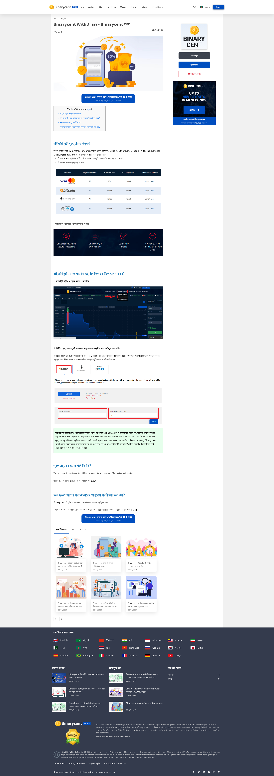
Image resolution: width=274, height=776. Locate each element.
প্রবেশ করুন (111, 7)
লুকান (89, 109)
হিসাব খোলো (194, 64)
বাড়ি (82, 7)
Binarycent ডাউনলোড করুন (115, 763)
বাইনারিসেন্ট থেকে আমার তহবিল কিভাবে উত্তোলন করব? (80, 118)
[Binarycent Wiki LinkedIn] (207, 772)
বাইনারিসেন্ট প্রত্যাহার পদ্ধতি (70, 113)
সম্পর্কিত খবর (61, 529)
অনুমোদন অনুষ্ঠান (94, 763)
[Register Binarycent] (194, 99)
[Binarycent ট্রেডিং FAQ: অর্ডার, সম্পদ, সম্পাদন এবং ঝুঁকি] (141, 547)
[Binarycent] (194, 48)
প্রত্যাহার (133, 7)
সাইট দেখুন (194, 55)
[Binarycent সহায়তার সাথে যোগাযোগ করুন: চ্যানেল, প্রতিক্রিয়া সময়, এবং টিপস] (71, 547)
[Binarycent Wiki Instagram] (212, 772)
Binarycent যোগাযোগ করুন (105, 772)
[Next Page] (62, 619)
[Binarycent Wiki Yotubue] (202, 772)
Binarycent (60, 763)
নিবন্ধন (123, 7)
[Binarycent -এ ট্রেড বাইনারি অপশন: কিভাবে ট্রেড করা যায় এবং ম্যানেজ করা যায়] (106, 588)
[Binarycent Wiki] (73, 726)
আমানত (144, 7)
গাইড (100, 7)
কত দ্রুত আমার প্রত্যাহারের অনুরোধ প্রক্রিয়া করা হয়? (80, 127)
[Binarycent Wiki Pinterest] (217, 772)
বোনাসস (91, 7)
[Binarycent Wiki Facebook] (192, 772)
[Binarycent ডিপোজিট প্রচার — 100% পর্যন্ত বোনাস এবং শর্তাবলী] (59, 677)
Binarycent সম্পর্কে (77, 763)
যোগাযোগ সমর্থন (158, 7)
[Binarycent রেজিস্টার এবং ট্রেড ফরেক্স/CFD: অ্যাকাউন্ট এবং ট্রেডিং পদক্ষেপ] (116, 692)
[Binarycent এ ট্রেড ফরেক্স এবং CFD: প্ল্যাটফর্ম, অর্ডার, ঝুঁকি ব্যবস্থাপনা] (141, 588)
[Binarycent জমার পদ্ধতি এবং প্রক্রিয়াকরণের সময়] (106, 547)
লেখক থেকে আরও (79, 529)
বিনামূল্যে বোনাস (195, 74)
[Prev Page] (56, 619)
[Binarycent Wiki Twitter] (197, 772)
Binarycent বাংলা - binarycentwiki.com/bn (73, 772)
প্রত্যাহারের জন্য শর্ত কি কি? (70, 122)
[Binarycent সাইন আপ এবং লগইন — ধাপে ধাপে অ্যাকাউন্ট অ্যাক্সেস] (59, 692)
